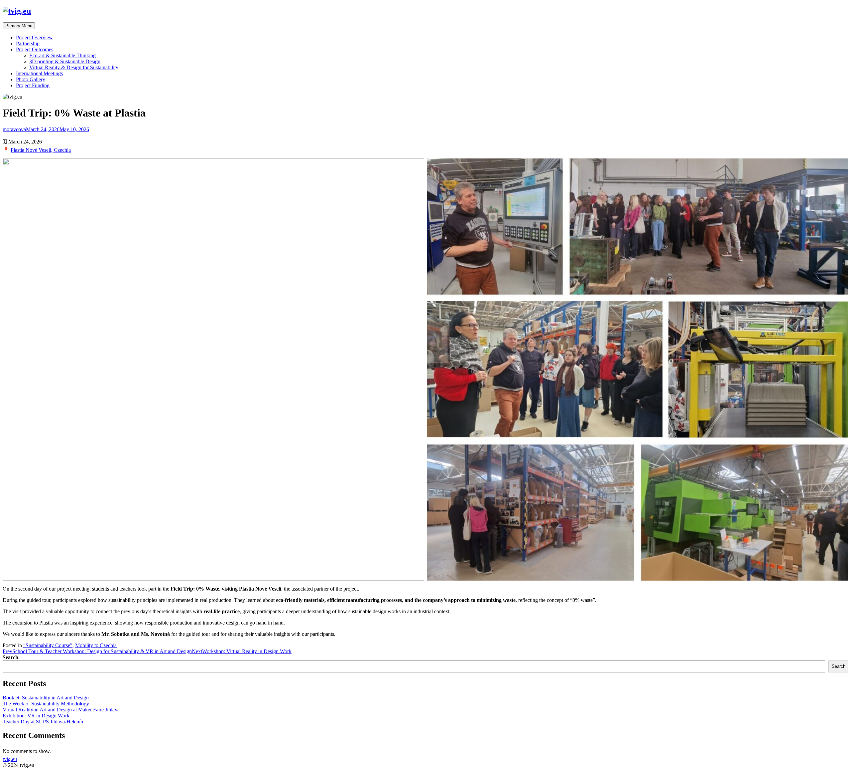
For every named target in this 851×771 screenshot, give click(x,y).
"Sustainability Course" (47, 645)
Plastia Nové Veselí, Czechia (41, 150)
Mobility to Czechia (96, 645)
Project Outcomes (34, 49)
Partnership (28, 43)
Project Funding (33, 85)
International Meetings (39, 73)
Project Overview (34, 37)
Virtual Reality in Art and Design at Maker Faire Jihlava (61, 709)
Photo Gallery (30, 79)
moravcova (14, 129)
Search (10, 657)
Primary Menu (18, 25)
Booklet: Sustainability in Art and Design (46, 697)
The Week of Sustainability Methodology (46, 703)
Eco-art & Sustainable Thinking (62, 55)
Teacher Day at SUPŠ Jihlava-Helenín (43, 721)
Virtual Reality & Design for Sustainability (73, 67)
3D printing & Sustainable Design (64, 61)
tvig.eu (10, 759)
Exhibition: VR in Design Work (36, 715)
